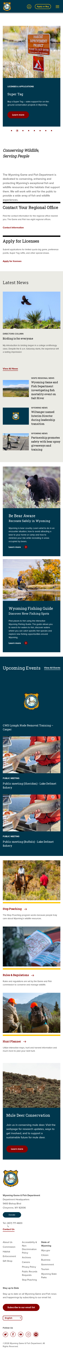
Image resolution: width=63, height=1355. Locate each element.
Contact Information (13, 227)
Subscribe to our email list (21, 1307)
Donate (12, 1214)
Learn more (15, 547)
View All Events (52, 667)
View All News (10, 368)
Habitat (6, 1251)
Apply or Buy (43, 6)
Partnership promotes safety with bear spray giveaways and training (45, 443)
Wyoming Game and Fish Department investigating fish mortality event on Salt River (44, 390)
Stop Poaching (29, 1279)
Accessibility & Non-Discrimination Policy (29, 1247)
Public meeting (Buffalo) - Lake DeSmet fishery (28, 843)
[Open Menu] (57, 7)
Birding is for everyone (18, 338)
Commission (9, 1247)
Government (47, 1264)
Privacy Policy (29, 1267)
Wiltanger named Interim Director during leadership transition (43, 418)
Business (45, 1259)
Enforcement (9, 1256)
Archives (26, 1257)
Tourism (45, 1269)
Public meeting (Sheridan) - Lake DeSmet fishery (29, 785)
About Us (7, 1242)
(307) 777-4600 (14, 1223)
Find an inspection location (26, 114)
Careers (26, 1262)
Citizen (44, 1255)
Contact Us (9, 1229)
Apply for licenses (12, 261)
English (8, 1318)
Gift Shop (7, 1261)
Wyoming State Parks (49, 1275)
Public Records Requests (29, 1273)
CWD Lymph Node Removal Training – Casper (28, 727)
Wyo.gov (45, 1250)
